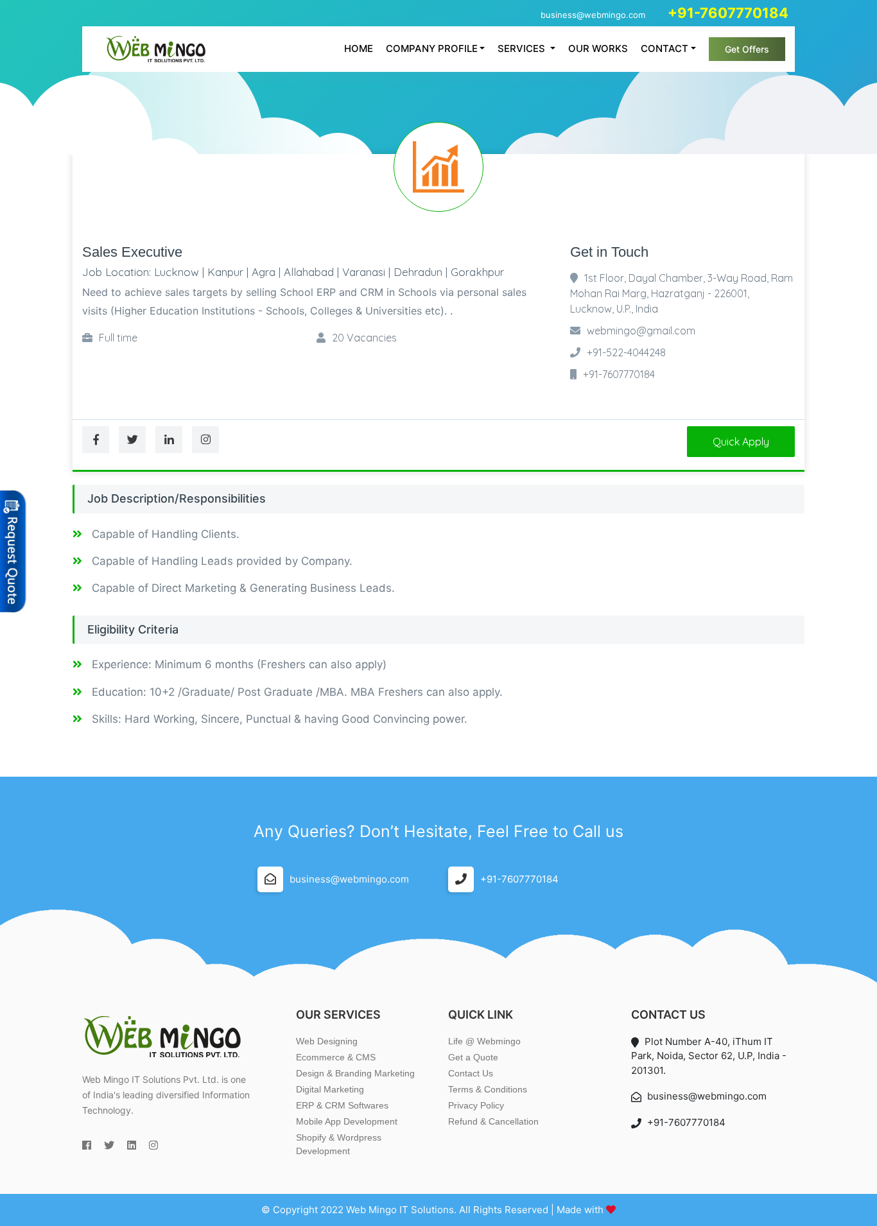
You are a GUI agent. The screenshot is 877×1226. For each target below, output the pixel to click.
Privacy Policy (476, 1105)
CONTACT (664, 48)
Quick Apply (741, 441)
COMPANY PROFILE (432, 48)
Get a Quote (473, 1057)
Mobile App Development (346, 1121)
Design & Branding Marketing (355, 1073)
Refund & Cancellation (493, 1121)
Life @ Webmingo (484, 1041)
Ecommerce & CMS (336, 1057)
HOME (358, 48)
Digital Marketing (330, 1089)
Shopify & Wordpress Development (338, 1144)
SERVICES (523, 48)
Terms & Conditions (487, 1089)
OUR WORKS (598, 48)
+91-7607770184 (519, 879)
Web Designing (327, 1041)
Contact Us (470, 1073)
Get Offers (747, 49)
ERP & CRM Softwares (342, 1105)
